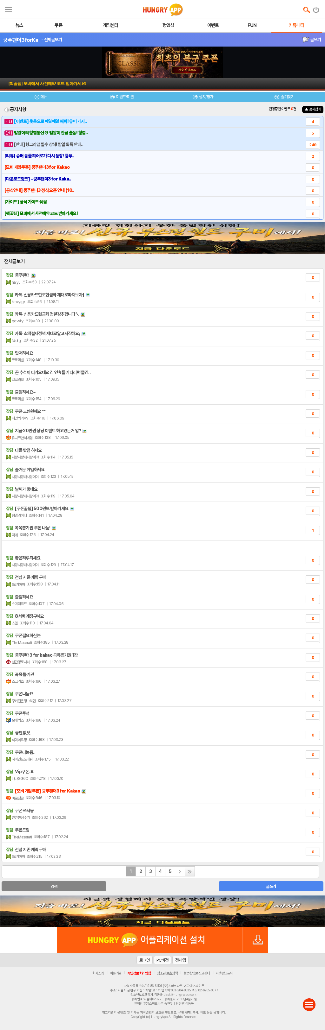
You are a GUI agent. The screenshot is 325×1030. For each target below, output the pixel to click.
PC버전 (162, 960)
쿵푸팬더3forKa (20, 40)
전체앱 (180, 960)
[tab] (40, 97)
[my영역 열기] (8, 8)
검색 (54, 886)
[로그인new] (316, 8)
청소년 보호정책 (167, 973)
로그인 (144, 960)
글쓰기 (315, 39)
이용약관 (115, 973)
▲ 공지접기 (313, 109)
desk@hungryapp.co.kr (181, 994)
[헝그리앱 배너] (162, 911)
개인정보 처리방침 (139, 973)
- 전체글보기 (51, 39)
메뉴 (43, 96)
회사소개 (98, 973)
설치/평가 (206, 96)
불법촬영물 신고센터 (196, 973)
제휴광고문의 (224, 973)
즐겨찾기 (287, 96)
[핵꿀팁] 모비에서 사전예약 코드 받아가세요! (47, 83)
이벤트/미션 (124, 96)
